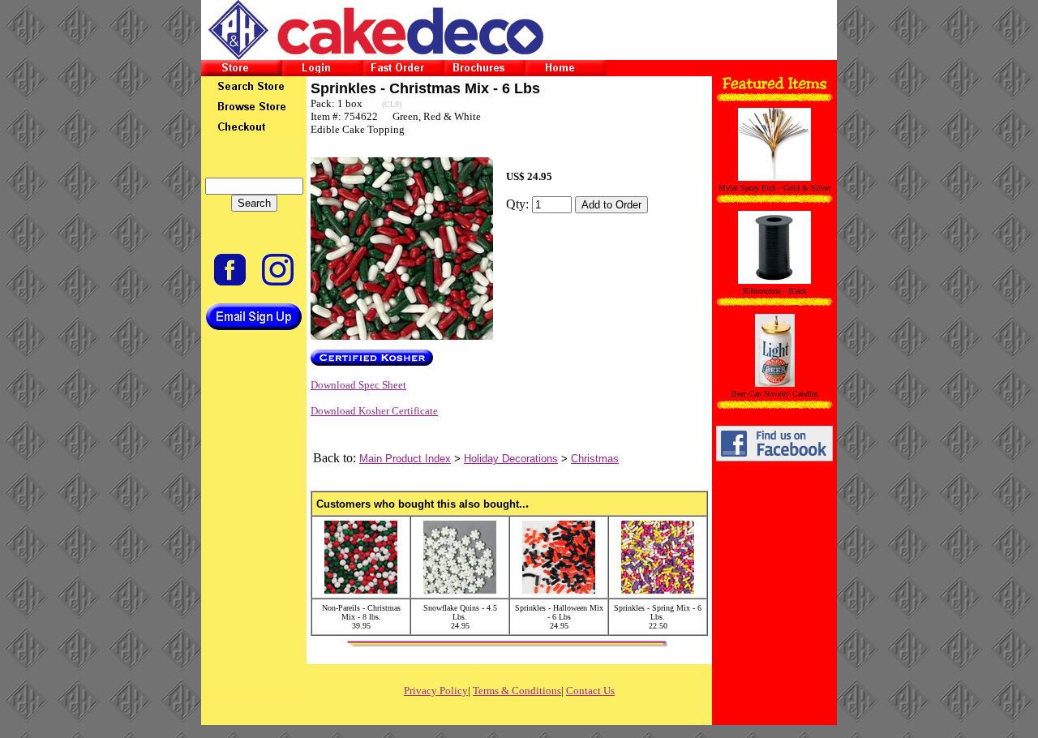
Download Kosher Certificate (374, 411)
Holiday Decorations (511, 459)
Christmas (595, 459)
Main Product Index (405, 459)
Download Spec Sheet (358, 385)
